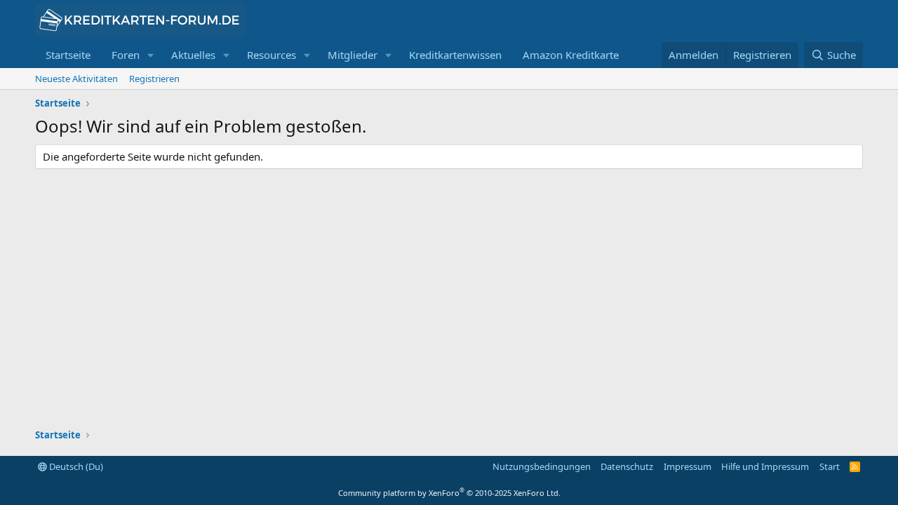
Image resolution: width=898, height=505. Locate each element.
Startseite (68, 55)
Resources (271, 55)
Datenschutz (627, 466)
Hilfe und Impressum (765, 466)
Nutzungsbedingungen (541, 466)
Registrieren (154, 78)
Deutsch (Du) (75, 466)
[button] (151, 55)
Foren (126, 55)
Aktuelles (193, 55)
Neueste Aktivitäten (76, 78)
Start (829, 466)
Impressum (687, 466)
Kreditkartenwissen (455, 55)
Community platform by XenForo (449, 492)
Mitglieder (352, 55)
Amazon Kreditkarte (571, 55)
